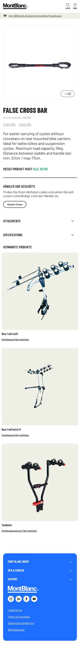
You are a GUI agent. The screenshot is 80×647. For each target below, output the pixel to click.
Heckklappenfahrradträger (15, 339)
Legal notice (15, 610)
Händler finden (15, 204)
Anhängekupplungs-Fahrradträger (19, 530)
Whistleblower (16, 629)
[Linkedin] (19, 599)
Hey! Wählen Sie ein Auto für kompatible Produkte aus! (35, 15)
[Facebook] (26, 599)
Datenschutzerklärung (21, 623)
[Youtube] (34, 599)
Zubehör (9, 124)
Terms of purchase (19, 616)
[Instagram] (11, 599)
